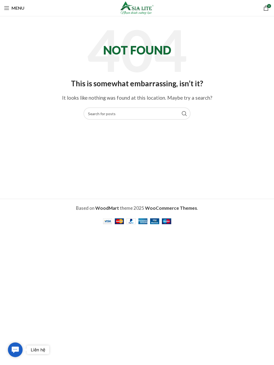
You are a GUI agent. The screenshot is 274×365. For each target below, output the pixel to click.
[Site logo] (137, 7)
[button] (15, 349)
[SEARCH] (184, 113)
